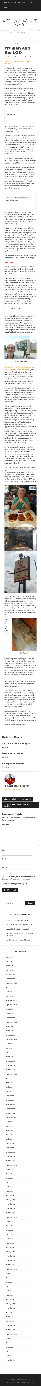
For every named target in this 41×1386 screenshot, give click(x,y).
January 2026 (10, 974)
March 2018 (10, 1243)
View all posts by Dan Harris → (14, 789)
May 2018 (9, 1234)
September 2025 (11, 983)
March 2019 (10, 1191)
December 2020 (11, 1104)
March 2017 (10, 1295)
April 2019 (9, 1187)
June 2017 (9, 1282)
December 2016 (11, 1308)
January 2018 (10, 1252)
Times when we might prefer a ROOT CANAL (18, 805)
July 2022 (9, 1048)
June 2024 (9, 1009)
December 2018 (11, 1204)
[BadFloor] (24, 634)
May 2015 (9, 1351)
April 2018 (9, 1239)
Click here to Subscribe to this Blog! (18, 5)
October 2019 (10, 1161)
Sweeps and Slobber (13, 764)
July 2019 (9, 1174)
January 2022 (10, 1061)
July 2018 (9, 1226)
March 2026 (10, 966)
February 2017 (10, 1299)
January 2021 (10, 1100)
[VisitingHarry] (20, 347)
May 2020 (9, 1135)
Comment (6, 824)
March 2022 (10, 1057)
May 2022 (9, 1052)
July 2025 (9, 987)
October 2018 (10, 1213)
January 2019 (10, 1200)
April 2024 (9, 1013)
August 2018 (10, 1221)
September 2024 (11, 1005)
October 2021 (10, 1070)
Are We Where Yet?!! (20, 23)
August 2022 (10, 1044)
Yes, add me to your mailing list (15, 884)
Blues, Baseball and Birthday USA (17, 799)
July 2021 (9, 1078)
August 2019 (10, 1169)
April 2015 (9, 1356)
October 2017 (10, 1265)
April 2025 (9, 992)
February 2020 (10, 1148)
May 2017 (9, 1286)
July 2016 (9, 1312)
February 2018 (10, 1247)
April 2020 (9, 1139)
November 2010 (11, 1360)
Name (5, 850)
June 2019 (9, 1178)
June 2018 (9, 1230)
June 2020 (9, 1130)
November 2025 (11, 979)
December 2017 (11, 1256)
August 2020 (10, 1122)
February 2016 (10, 1321)
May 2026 (9, 961)
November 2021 (11, 1065)
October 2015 (10, 1330)
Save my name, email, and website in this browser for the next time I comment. (18, 878)
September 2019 (11, 1165)
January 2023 (10, 1035)
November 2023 (11, 1018)
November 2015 (11, 1325)
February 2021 (10, 1096)
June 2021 (9, 1083)
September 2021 (11, 1074)
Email (4, 859)
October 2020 (10, 1113)
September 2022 (11, 1039)
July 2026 (9, 957)
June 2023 (9, 1026)
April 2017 (9, 1291)
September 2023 (11, 1022)
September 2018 (11, 1217)
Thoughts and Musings (13, 44)
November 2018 (11, 1208)
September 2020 (11, 1117)
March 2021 (10, 1091)
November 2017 (11, 1260)
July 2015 (9, 1343)
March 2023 (10, 1031)
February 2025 (10, 996)
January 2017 (10, 1304)
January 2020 (10, 1152)
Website (5, 868)
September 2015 (11, 1334)
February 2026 (10, 970)
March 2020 (10, 1143)
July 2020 (9, 1126)
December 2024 (11, 1000)
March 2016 (10, 1317)
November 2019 (11, 1156)
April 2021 (9, 1087)
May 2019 (9, 1182)
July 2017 (9, 1278)
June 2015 (9, 1347)
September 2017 (11, 1269)
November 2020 (11, 1109)
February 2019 (10, 1195)
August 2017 (10, 1273)
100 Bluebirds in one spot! (16, 744)
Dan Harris (8, 57)
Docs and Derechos (12, 754)
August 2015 (10, 1338)
